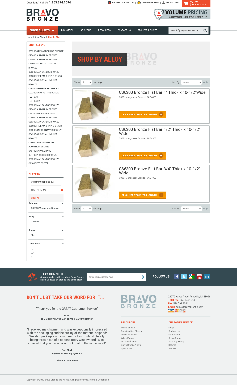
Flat (33, 235)
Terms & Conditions (99, 379)
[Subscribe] (143, 277)
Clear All (35, 198)
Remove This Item (62, 191)
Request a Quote (147, 30)
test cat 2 (34, 101)
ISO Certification (129, 341)
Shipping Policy (176, 341)
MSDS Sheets (128, 327)
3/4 (32, 252)
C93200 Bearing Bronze (41, 113)
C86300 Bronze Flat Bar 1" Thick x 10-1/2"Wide (162, 92)
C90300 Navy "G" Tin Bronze (43, 92)
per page (97, 82)
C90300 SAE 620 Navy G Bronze (45, 130)
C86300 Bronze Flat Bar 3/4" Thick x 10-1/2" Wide (159, 170)
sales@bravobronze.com (189, 307)
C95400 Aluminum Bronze (42, 55)
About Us (86, 30)
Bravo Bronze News (131, 345)
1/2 (32, 248)
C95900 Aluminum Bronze (42, 59)
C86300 (35, 221)
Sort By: (176, 82)
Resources (104, 30)
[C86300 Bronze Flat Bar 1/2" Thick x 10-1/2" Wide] (95, 144)
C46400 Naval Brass (39, 151)
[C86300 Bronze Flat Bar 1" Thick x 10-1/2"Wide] (95, 106)
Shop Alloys (40, 37)
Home (29, 37)
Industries (67, 30)
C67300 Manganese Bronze (43, 105)
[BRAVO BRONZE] (43, 14)
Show (77, 82)
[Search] (205, 30)
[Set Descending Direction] (206, 82)
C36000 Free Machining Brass (45, 76)
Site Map (172, 348)
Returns (172, 345)
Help (150, 2)
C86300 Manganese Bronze (43, 72)
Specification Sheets (131, 331)
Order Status (174, 338)
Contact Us (124, 30)
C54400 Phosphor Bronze (42, 155)
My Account (172, 2)
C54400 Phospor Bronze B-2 (43, 88)
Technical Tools (129, 334)
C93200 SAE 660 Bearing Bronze (46, 51)
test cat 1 (34, 97)
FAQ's (171, 327)
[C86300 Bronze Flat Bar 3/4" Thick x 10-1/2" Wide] (95, 184)
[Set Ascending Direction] (203, 82)
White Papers (127, 338)
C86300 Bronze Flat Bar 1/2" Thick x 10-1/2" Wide (159, 131)
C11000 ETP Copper (38, 163)
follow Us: (162, 276)
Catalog (123, 2)
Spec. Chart (127, 348)
